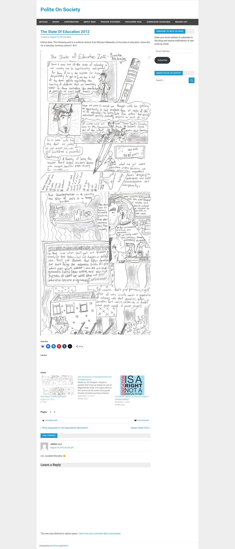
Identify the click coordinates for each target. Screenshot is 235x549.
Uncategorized (51, 420)
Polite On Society (60, 9)
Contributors (71, 22)
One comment (143, 420)
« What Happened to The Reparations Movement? (64, 428)
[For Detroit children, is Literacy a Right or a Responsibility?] (132, 385)
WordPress (54, 546)
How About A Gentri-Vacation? (53, 396)
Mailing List (181, 22)
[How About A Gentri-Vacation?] (58, 385)
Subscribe (162, 60)
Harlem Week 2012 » (141, 428)
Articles (43, 22)
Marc (69, 37)
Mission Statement (110, 22)
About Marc (90, 22)
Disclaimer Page (133, 22)
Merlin (65, 546)
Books (55, 22)
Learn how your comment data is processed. (99, 533)
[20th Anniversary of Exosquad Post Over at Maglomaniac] (96, 388)
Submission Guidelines (158, 22)
